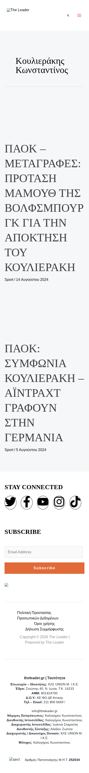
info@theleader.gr (45, 711)
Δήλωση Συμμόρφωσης (44, 629)
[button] (68, 15)
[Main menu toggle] (79, 15)
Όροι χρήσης (44, 624)
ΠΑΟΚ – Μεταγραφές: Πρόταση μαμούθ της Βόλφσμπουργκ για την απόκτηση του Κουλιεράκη (44, 208)
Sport (9, 280)
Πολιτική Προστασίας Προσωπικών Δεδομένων (37, 615)
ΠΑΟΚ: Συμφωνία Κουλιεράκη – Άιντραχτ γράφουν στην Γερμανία (44, 393)
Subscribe (44, 568)
